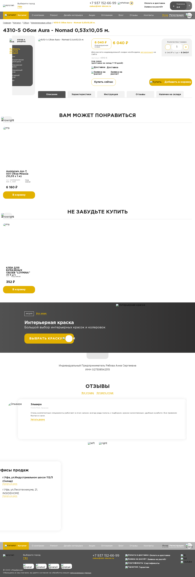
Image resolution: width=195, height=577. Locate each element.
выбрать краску (45, 338)
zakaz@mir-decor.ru (100, 6)
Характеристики (81, 94)
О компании (38, 15)
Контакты (149, 15)
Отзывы (134, 15)
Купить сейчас (103, 82)
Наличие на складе (170, 94)
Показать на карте (9, 484)
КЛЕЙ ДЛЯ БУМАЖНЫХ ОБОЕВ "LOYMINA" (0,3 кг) (18, 271)
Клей (12, 80)
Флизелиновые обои (41, 23)
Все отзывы (88, 393)
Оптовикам (107, 15)
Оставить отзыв (105, 393)
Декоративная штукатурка (17, 60)
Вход (165, 15)
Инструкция (111, 94)
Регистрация (176, 15)
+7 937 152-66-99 (103, 3)
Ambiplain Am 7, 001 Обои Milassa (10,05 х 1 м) (17, 174)
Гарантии (144, 567)
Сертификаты (152, 563)
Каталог (17, 23)
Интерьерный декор (16, 71)
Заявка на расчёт (153, 7)
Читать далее (38, 419)
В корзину (19, 195)
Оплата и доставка (154, 3)
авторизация (146, 52)
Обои (26, 23)
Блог (121, 15)
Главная (7, 23)
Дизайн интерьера (73, 15)
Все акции (41, 313)
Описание (51, 94)
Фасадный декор (15, 76)
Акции (92, 15)
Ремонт (54, 15)
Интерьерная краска (16, 66)
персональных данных (80, 573)
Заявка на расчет (116, 73)
